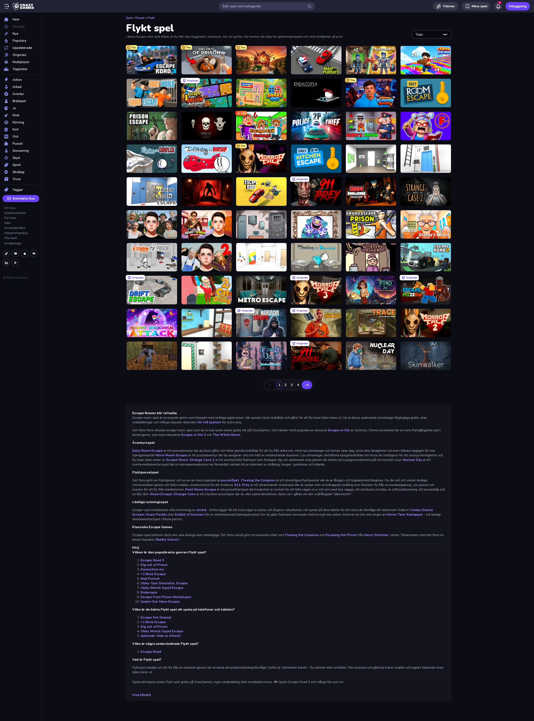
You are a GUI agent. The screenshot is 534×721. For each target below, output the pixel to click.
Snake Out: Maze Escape (160, 601)
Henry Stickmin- (376, 535)
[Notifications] (498, 6)
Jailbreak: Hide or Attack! (161, 636)
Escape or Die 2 (193, 435)
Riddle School (167, 539)
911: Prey (241, 485)
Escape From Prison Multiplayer (166, 597)
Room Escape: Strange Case (172, 494)
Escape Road (151, 651)
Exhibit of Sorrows (189, 514)
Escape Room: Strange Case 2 (190, 460)
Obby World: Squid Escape (162, 588)
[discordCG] (34, 253)
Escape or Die (339, 430)
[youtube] (15, 253)
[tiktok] (6, 253)
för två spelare (209, 422)
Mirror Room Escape (171, 455)
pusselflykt (230, 480)
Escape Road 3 (152, 560)
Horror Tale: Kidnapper (405, 514)
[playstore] (15, 262)
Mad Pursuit (150, 578)
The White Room (226, 435)
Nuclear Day (412, 460)
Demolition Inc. (153, 569)
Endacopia (149, 592)
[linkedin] (6, 262)
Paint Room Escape (200, 489)
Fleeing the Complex (258, 480)
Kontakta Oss (24, 198)
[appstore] (24, 253)
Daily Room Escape (147, 450)
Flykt (151, 18)
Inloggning (517, 6)
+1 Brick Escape (153, 574)
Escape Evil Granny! (156, 617)
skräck (201, 510)
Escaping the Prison (341, 535)
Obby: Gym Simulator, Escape (164, 583)
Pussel (140, 18)
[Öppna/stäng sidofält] (7, 6)
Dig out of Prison (154, 565)
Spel (129, 18)
